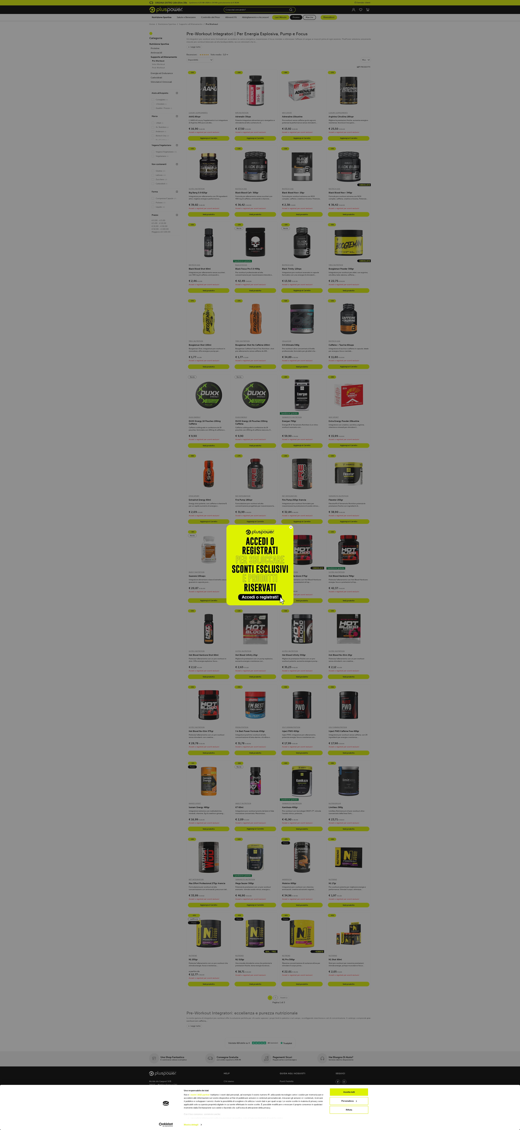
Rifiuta (349, 1110)
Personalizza (347, 1101)
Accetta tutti (349, 1092)
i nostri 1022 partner (199, 1095)
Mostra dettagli (191, 1124)
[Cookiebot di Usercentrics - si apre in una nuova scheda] (166, 1125)
